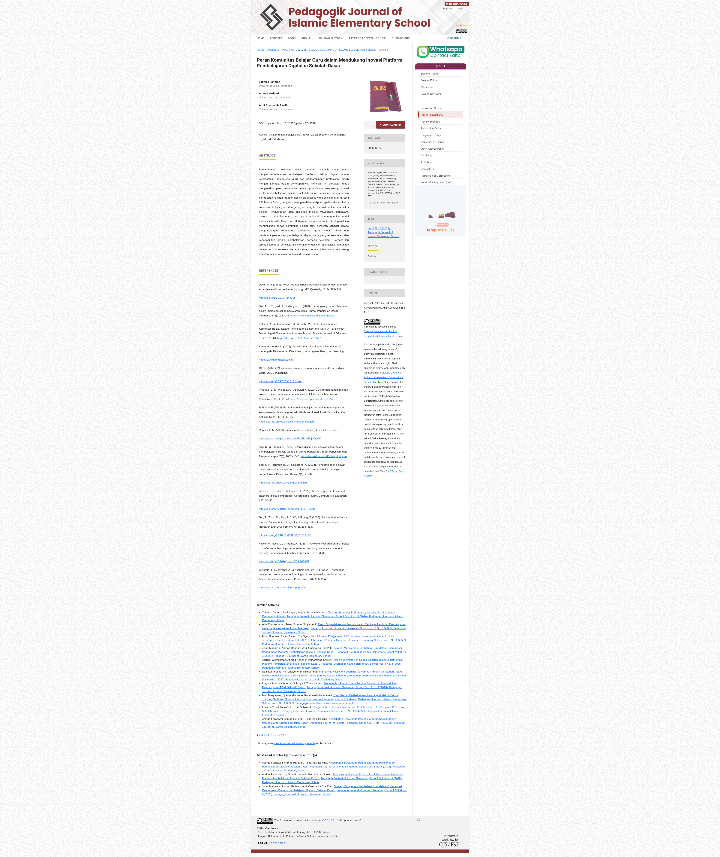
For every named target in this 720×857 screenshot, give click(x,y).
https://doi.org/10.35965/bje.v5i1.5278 (299, 338)
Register (276, 38)
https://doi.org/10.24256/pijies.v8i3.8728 (290, 123)
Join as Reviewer (431, 93)
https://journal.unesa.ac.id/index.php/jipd (283, 482)
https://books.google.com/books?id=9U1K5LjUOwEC (290, 438)
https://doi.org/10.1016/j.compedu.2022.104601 (287, 508)
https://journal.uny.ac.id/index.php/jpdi (312, 315)
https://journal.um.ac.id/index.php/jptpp (324, 456)
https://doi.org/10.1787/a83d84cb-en (280, 381)
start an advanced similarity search (294, 743)
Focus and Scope (431, 108)
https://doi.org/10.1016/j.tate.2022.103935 (284, 561)
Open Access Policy (432, 148)
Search (455, 38)
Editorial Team (429, 73)
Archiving (426, 155)
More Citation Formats (383, 202)
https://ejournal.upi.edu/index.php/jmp (312, 399)
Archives (273, 49)
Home (260, 38)
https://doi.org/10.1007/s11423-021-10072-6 (285, 535)
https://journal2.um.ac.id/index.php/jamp (282, 587)
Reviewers (427, 87)
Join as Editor (429, 80)
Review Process (430, 121)
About (306, 38)
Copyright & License (433, 141)
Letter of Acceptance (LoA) (367, 38)
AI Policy (426, 162)
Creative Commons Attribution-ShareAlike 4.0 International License (383, 377)
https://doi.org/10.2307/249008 (277, 297)
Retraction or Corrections (436, 175)
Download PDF (392, 124)
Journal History (330, 38)
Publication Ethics (431, 128)
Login (292, 38)
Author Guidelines (432, 114)
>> (284, 734)
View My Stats (277, 842)
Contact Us (427, 168)
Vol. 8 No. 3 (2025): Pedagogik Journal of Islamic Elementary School (329, 49)
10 (278, 734)
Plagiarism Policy (431, 135)
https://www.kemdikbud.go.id (276, 359)
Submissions (401, 38)
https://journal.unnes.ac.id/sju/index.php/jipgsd (286, 421)
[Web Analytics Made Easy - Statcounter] (262, 842)
